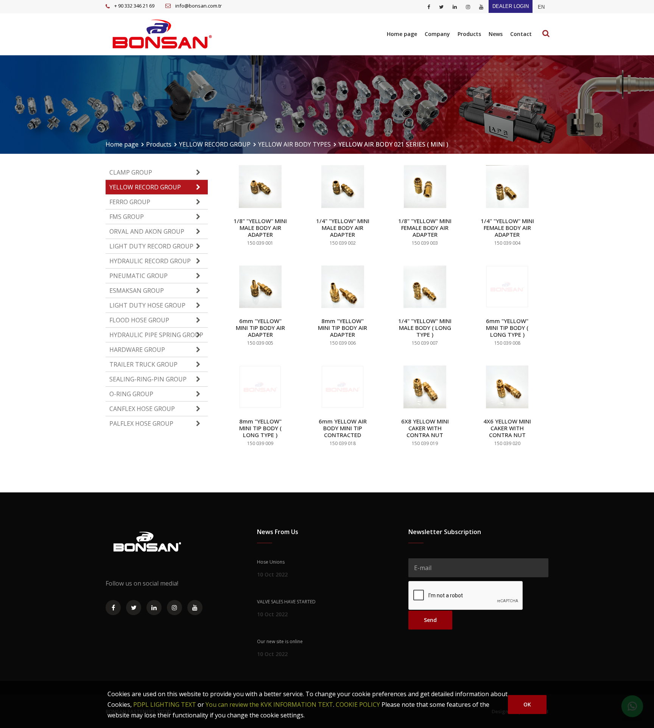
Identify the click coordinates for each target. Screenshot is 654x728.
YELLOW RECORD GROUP (215, 144)
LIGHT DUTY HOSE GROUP (147, 305)
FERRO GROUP (129, 202)
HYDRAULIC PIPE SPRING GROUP (156, 335)
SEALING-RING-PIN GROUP (148, 379)
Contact (521, 33)
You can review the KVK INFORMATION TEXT (269, 704)
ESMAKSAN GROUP (136, 290)
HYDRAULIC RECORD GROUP (150, 261)
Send (430, 619)
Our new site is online (280, 641)
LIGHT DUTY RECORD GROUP (151, 246)
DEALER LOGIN (510, 6)
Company (437, 33)
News (496, 33)
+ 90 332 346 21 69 (134, 5)
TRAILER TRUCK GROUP (143, 364)
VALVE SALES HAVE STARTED (286, 601)
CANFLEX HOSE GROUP (142, 409)
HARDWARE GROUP (137, 349)
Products (469, 33)
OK (527, 704)
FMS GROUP (126, 216)
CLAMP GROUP (130, 172)
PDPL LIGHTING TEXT (164, 704)
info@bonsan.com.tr (198, 5)
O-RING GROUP (131, 394)
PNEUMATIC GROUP (138, 276)
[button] (541, 7)
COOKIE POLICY (358, 704)
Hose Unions (271, 562)
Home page (402, 33)
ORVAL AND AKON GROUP (146, 231)
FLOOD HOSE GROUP (139, 320)
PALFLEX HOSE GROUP (141, 423)
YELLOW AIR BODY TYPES (294, 144)
